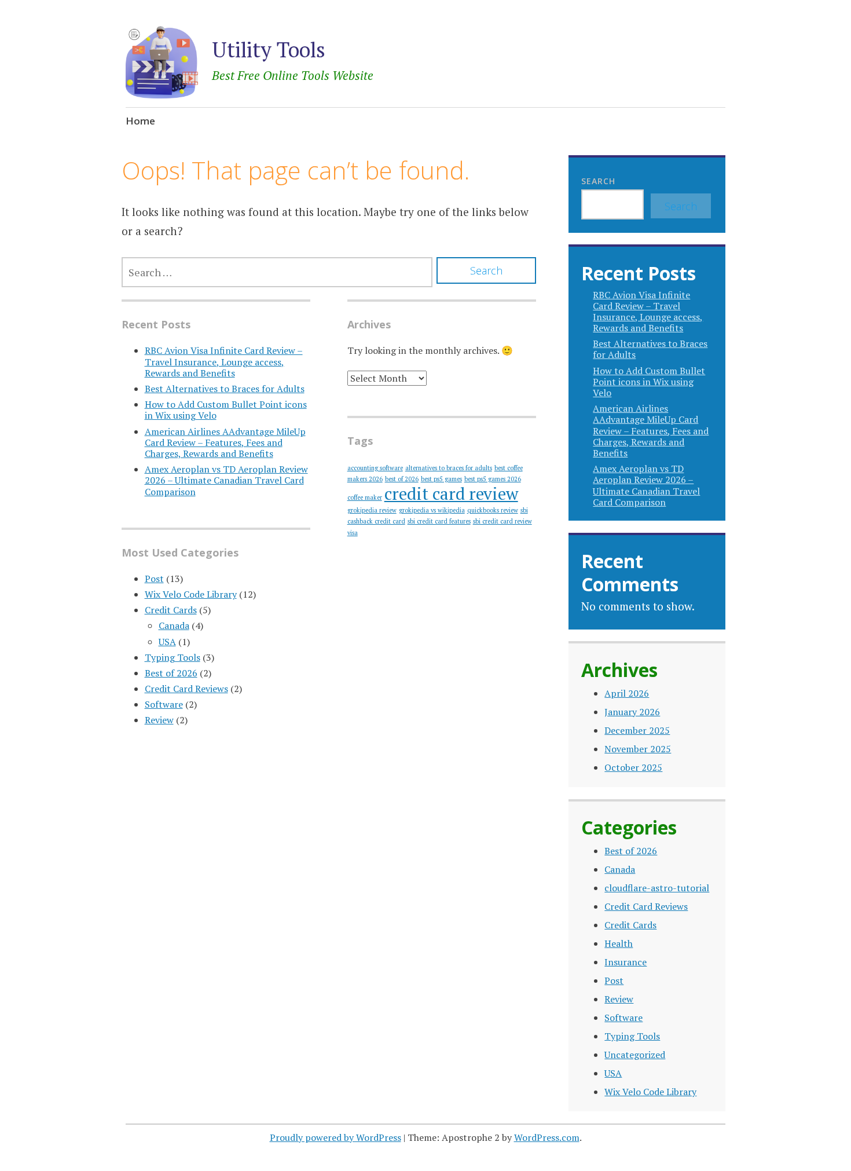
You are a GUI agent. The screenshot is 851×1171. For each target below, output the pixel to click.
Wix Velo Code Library (191, 594)
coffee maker (364, 497)
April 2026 (626, 693)
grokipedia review (372, 510)
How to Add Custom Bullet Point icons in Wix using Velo (226, 410)
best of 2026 (402, 479)
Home (140, 120)
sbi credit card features (439, 521)
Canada (174, 625)
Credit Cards (171, 609)
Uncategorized (634, 1054)
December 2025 (637, 730)
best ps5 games (441, 479)
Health (618, 943)
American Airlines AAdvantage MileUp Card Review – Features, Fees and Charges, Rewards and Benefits (225, 442)
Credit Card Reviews (186, 688)
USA (167, 641)
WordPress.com (546, 1137)
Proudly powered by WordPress (335, 1137)
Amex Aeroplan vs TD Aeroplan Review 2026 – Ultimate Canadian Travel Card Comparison (226, 480)
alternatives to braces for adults (448, 468)
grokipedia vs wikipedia (432, 510)
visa (352, 533)
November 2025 (637, 748)
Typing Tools (172, 657)
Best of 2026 (171, 673)
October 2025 (633, 767)
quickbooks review (492, 510)
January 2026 (632, 711)
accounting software (375, 468)
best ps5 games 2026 (492, 479)
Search (598, 180)
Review (159, 719)
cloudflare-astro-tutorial (656, 887)
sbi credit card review (502, 521)
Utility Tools (268, 49)
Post (154, 578)
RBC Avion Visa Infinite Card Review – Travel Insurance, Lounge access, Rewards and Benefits (224, 361)
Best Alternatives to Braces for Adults (225, 388)
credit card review (451, 493)
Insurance (625, 962)
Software (164, 704)
